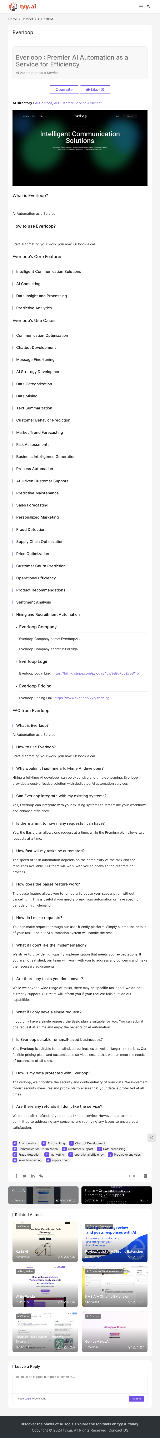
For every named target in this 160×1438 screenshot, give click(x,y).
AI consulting (56, 1143)
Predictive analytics (127, 1154)
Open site (64, 89)
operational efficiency (89, 1154)
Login (27, 1398)
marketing (57, 1154)
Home (12, 19)
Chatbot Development (90, 1143)
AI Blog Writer (25, 1271)
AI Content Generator (99, 1226)
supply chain (60, 1160)
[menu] (141, 6)
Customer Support (80, 1149)
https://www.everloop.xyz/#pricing (82, 698)
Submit (136, 1398)
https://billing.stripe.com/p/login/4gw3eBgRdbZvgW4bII (96, 673)
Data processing (114, 1149)
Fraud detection (29, 1154)
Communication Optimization (38, 1149)
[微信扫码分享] (40, 1176)
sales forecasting (30, 1160)
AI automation (28, 1143)
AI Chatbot (43, 103)
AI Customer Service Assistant (78, 103)
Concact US (118, 1430)
